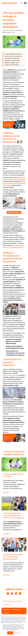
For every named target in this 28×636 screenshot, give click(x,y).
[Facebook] (8, 593)
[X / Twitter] (20, 593)
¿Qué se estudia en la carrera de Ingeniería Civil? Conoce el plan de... (13, 515)
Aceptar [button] (10, 633)
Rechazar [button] (17, 633)
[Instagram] (12, 593)
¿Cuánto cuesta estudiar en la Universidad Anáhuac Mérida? (13, 556)
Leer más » (6, 492)
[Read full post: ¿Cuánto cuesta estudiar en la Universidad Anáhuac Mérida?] (14, 545)
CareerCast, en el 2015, (10, 375)
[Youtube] (16, 593)
